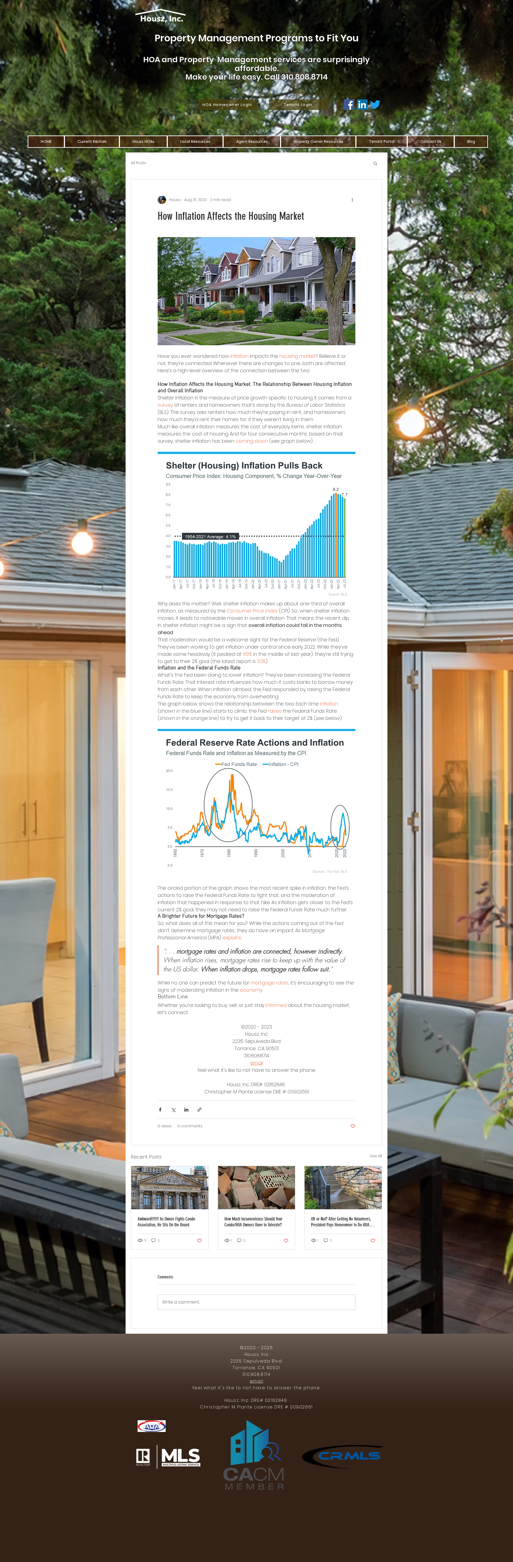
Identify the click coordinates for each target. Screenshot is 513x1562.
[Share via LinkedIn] (186, 1109)
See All (376, 1156)
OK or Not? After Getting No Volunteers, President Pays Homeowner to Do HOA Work (341, 1222)
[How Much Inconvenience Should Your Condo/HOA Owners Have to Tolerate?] (256, 1187)
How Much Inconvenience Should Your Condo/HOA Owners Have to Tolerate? (253, 1222)
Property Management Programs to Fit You (257, 38)
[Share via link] (199, 1109)
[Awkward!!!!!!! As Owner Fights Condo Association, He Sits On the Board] (169, 1187)
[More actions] (352, 200)
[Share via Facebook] (160, 1109)
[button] (375, 163)
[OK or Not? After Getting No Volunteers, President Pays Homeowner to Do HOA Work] (343, 1187)
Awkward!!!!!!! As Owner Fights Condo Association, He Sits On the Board (166, 1222)
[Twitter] (375, 104)
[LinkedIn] (362, 104)
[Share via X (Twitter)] (173, 1109)
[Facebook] (349, 104)
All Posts (138, 163)
